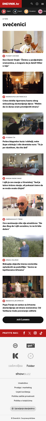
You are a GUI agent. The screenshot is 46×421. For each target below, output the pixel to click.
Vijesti (8, 11)
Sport (20, 11)
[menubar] (37, 3)
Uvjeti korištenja (23, 392)
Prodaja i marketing (23, 388)
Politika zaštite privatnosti (23, 396)
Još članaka (23, 320)
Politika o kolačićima (23, 401)
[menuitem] (37, 4)
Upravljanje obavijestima (24, 409)
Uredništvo (23, 383)
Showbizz (32, 11)
